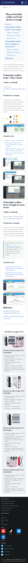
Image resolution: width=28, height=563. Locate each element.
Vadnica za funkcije (13, 33)
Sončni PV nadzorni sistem (7, 508)
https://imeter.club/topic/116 (15, 218)
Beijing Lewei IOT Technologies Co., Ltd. (16, 559)
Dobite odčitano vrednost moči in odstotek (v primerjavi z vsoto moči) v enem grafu (14, 144)
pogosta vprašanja (5, 520)
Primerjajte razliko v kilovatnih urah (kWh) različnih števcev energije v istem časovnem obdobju (14, 268)
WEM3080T (10, 247)
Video (2, 522)
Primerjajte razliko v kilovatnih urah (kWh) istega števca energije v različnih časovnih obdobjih (14, 274)
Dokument (3, 517)
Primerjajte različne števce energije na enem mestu (13, 44)
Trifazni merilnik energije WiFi (7, 503)
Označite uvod (11, 38)
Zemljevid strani (4, 524)
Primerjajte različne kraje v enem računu (13, 28)
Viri (2, 515)
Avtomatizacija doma (5, 510)
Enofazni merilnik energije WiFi (8, 501)
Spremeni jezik (22, 561)
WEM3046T (17, 247)
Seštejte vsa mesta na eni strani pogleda (14, 140)
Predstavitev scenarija (13, 35)
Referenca (9, 58)
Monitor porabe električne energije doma (9, 505)
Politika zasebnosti (14, 561)
